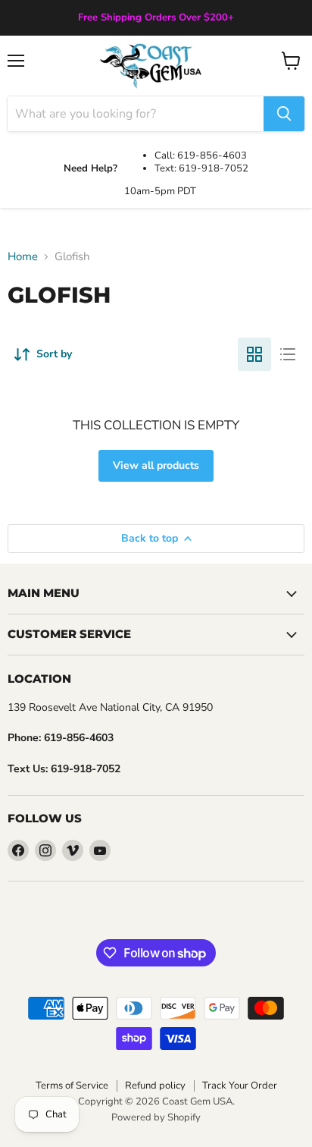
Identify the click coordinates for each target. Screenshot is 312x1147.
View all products (156, 465)
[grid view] (254, 354)
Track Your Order (239, 1085)
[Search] (284, 113)
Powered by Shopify (156, 1117)
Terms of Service (72, 1085)
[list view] (287, 354)
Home (23, 256)
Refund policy (155, 1085)
